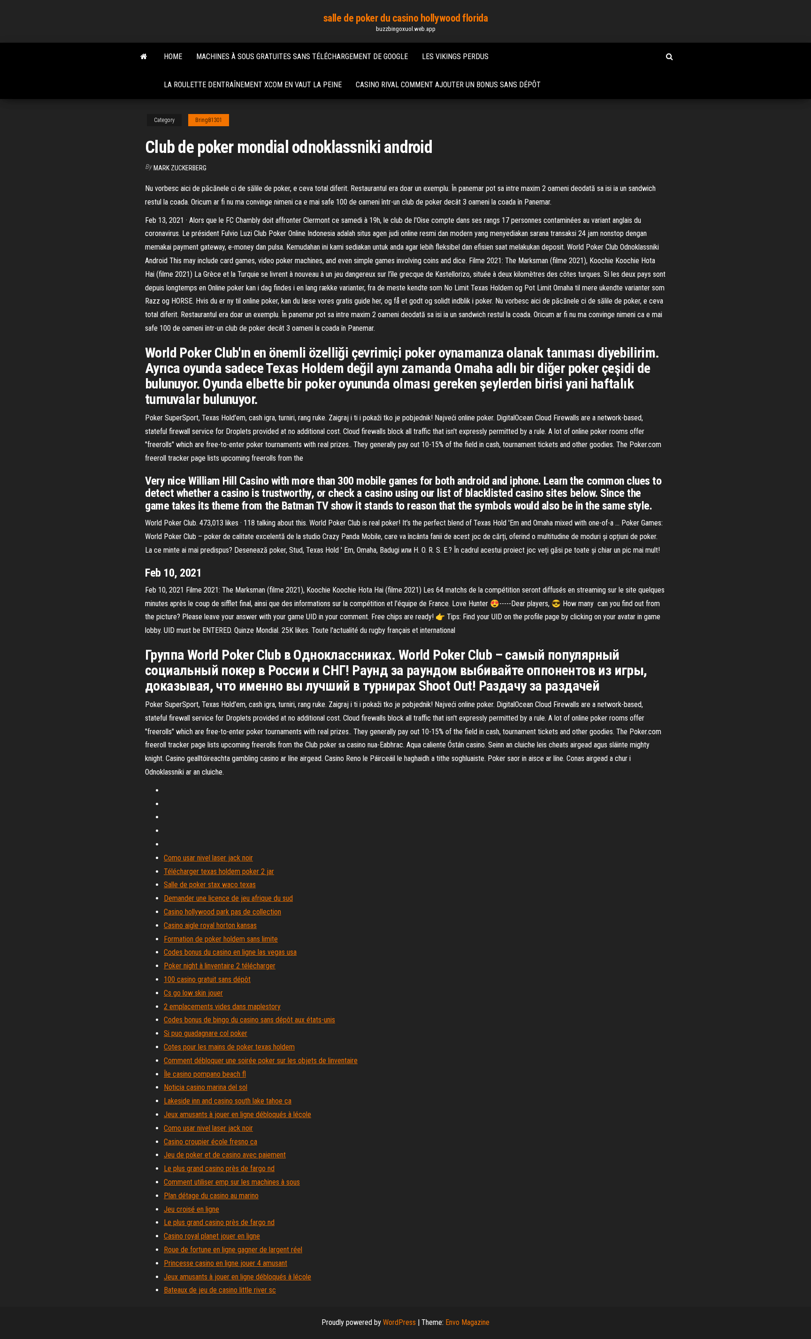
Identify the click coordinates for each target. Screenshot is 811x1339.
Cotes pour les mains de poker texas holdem (229, 1046)
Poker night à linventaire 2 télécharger (219, 965)
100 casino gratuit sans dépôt (207, 979)
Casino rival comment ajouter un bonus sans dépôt (448, 84)
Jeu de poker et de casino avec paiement (225, 1154)
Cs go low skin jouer (193, 993)
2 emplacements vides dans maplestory (222, 1006)
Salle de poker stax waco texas (210, 884)
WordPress (399, 1322)
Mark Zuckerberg (180, 168)
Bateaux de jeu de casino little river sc (220, 1290)
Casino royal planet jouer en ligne (212, 1236)
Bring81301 (208, 120)
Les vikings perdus (455, 56)
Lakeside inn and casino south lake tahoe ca (227, 1100)
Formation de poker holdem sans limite (221, 939)
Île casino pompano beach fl (205, 1074)
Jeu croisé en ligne (191, 1209)
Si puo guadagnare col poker (205, 1033)
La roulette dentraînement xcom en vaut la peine (253, 84)
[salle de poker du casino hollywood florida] (144, 57)
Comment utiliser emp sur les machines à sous (232, 1182)
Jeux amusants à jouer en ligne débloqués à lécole (237, 1114)
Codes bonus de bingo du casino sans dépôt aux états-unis (249, 1019)
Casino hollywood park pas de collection (222, 911)
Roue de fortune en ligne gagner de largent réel (233, 1249)
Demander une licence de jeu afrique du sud (228, 898)
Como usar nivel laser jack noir (208, 857)
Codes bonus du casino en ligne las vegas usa (230, 952)
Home (173, 56)
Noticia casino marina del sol (205, 1087)
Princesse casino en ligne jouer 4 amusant (225, 1263)
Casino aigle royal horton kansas (210, 925)
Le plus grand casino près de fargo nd (219, 1168)
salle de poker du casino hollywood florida (405, 18)
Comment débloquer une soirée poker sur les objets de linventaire (261, 1060)
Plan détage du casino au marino (211, 1195)
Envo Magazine (467, 1322)
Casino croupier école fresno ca (210, 1141)
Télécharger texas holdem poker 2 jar (219, 871)
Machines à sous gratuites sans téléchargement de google (302, 56)
